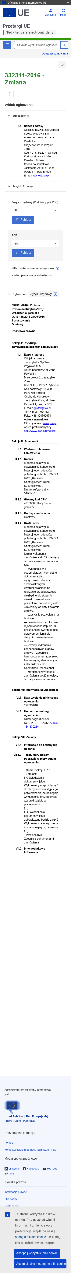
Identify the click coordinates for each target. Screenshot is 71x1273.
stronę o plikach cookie (31, 1237)
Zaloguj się (50, 15)
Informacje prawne (16, 1192)
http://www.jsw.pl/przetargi (40, 430)
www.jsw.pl (49, 423)
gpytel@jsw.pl (41, 175)
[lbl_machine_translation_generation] (57, 268)
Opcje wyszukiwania (55, 53)
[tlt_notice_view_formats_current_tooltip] (55, 294)
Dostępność (12, 1206)
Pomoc (9, 1142)
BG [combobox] (16, 243)
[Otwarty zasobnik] (9, 94)
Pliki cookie (11, 1199)
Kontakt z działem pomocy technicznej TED (30, 1149)
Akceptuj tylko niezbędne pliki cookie (41, 1263)
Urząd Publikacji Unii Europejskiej (26, 1116)
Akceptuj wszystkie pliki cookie (37, 1253)
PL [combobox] (16, 210)
